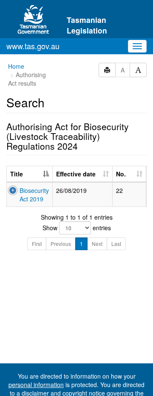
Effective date (76, 174)
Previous (61, 243)
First (37, 243)
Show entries (76, 227)
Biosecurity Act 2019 (34, 194)
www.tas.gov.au (33, 45)
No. (121, 174)
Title (16, 174)
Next (97, 243)
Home (16, 66)
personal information (36, 384)
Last (116, 243)
